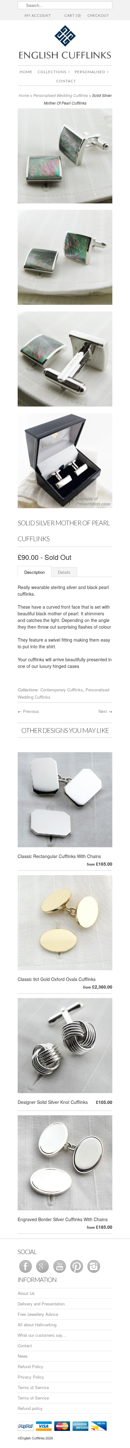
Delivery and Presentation (41, 1304)
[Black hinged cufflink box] (65, 461)
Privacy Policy (31, 1377)
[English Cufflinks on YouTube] (60, 1273)
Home (26, 71)
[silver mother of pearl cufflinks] (65, 157)
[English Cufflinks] (65, 43)
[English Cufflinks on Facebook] (26, 1273)
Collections (54, 71)
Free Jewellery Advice (38, 1314)
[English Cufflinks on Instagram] (94, 1273)
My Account (38, 15)
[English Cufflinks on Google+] (43, 1273)
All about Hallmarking (37, 1325)
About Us (26, 1293)
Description (34, 572)
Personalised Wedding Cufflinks (60, 95)
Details (64, 572)
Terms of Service (33, 1387)
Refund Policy (30, 1366)
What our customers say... (42, 1335)
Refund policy (30, 1408)
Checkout (98, 15)
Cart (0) (72, 15)
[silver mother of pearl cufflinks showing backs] (65, 360)
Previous (31, 711)
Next (102, 711)
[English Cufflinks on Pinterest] (77, 1273)
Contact (66, 81)
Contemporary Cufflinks (61, 690)
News (23, 1356)
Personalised (92, 71)
